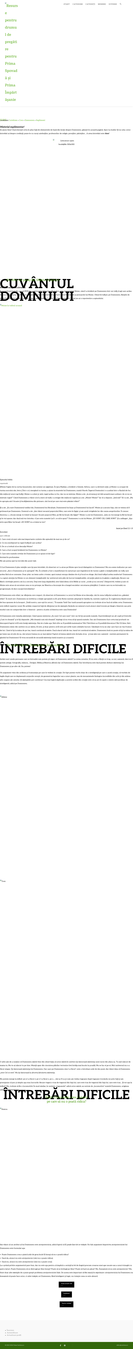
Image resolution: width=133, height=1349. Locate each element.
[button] (121, 3)
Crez (21, 120)
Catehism (13, 120)
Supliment (40, 120)
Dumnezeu (29, 120)
